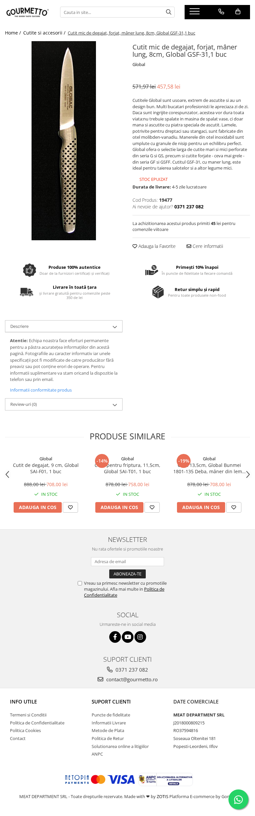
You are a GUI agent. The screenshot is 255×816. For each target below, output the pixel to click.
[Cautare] (169, 12)
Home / (13, 33)
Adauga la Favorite (156, 246)
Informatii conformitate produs (41, 390)
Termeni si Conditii (28, 715)
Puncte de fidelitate (111, 715)
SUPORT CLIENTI (111, 701)
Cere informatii (207, 246)
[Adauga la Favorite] (70, 507)
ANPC (97, 754)
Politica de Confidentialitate (37, 723)
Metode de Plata (108, 730)
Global (138, 64)
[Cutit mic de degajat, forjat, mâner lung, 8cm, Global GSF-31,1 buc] (64, 140)
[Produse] (195, 13)
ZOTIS (162, 796)
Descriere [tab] (19, 326)
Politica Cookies (25, 730)
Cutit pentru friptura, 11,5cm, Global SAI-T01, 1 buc (127, 468)
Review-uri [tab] (23, 404)
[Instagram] (140, 637)
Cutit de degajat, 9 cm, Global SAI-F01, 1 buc (46, 468)
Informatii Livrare (109, 723)
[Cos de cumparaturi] (238, 11)
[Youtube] (127, 637)
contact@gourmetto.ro (131, 679)
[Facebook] (115, 637)
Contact (18, 738)
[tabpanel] (64, 140)
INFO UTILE (23, 701)
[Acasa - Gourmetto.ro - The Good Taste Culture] (27, 12)
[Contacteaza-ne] (221, 11)
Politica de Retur (108, 738)
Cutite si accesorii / (45, 33)
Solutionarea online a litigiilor (120, 746)
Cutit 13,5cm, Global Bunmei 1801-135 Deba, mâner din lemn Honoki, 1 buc (209, 468)
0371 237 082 (131, 669)
